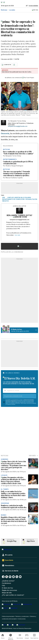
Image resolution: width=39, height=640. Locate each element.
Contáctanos (6, 583)
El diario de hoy (7, 588)
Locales (12, 10)
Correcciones (22, 619)
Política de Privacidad (28, 399)
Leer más (17, 235)
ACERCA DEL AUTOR (19, 206)
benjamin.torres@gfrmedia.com (17, 126)
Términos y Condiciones (11, 400)
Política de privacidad (8, 616)
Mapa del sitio (7, 593)
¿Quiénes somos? (8, 581)
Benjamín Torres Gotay (19, 215)
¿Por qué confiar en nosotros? (13, 595)
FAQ (3, 585)
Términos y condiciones (22, 616)
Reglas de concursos (9, 590)
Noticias (4, 10)
